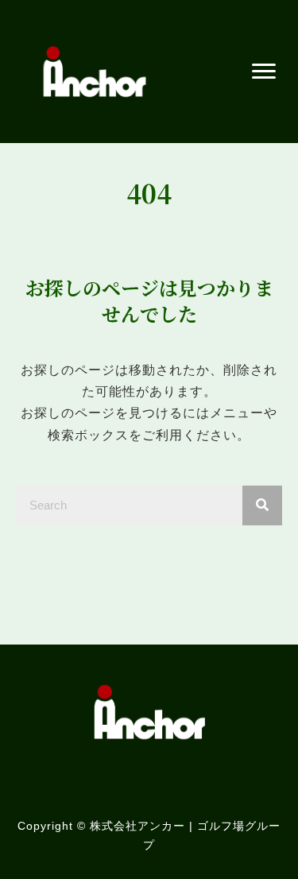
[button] (264, 71)
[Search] (262, 505)
